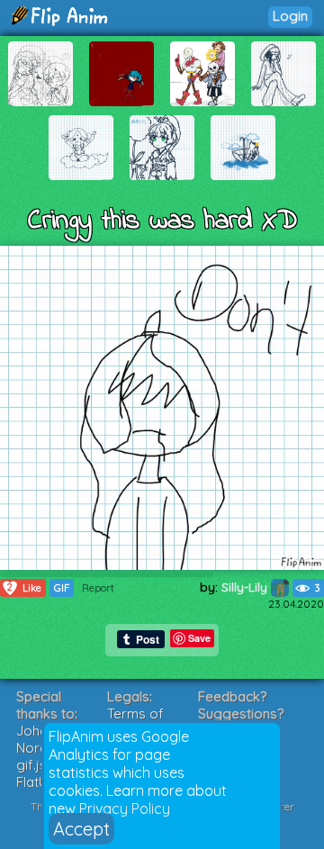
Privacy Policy (124, 808)
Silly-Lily (246, 587)
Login (290, 15)
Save (199, 638)
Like (24, 587)
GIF (61, 588)
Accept (81, 828)
